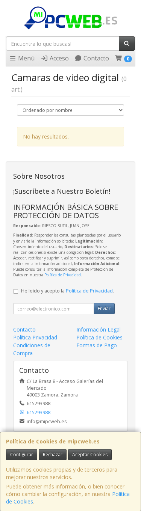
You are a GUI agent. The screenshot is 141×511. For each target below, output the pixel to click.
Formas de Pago (96, 345)
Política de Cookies (99, 337)
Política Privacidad (35, 337)
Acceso (58, 58)
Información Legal (98, 329)
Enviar (104, 308)
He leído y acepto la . (67, 291)
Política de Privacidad (62, 274)
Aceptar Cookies (90, 454)
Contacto (95, 58)
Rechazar (52, 454)
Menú (26, 58)
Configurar (21, 454)
